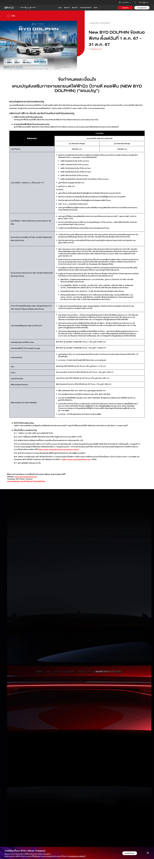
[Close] (147, 853)
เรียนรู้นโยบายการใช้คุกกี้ (77, 856)
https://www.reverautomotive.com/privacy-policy (58, 449)
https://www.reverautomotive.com (76, 459)
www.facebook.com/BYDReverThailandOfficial (26, 481)
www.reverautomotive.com (26, 476)
